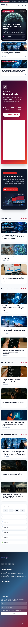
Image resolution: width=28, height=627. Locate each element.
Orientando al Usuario (10, 61)
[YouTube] (16, 510)
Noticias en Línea (8, 11)
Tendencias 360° (5, 590)
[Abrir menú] (25, 5)
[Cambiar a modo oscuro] (18, 5)
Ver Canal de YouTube (11, 189)
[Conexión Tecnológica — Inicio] (5, 5)
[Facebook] (5, 510)
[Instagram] (22, 510)
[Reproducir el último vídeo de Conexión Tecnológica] (14, 200)
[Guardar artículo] (25, 56)
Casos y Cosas (4, 586)
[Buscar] (22, 5)
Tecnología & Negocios (10, 43)
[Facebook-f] (2, 564)
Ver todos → (24, 218)
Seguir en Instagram (12, 114)
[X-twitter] (11, 510)
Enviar (14, 613)
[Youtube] (6, 564)
